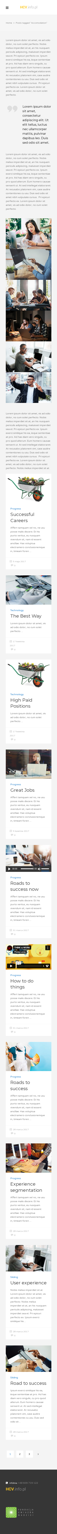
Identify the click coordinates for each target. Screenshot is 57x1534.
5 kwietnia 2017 (20, 831)
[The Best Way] (28, 590)
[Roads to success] (28, 1056)
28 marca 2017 (20, 1129)
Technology (17, 610)
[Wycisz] (39, 869)
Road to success (28, 1383)
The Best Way (25, 616)
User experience (28, 1283)
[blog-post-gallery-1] (28, 233)
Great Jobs (22, 790)
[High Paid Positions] (28, 674)
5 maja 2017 (19, 561)
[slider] (45, 869)
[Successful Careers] (28, 488)
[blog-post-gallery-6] (28, 387)
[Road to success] (28, 1358)
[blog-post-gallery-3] (28, 295)
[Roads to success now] (28, 855)
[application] (28, 869)
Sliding (14, 1277)
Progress (15, 508)
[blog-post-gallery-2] (28, 264)
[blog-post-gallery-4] (28, 326)
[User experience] (28, 1258)
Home (9, 23)
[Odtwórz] (9, 869)
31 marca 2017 (20, 930)
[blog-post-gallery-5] (28, 356)
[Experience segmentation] (28, 1158)
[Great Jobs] (28, 764)
